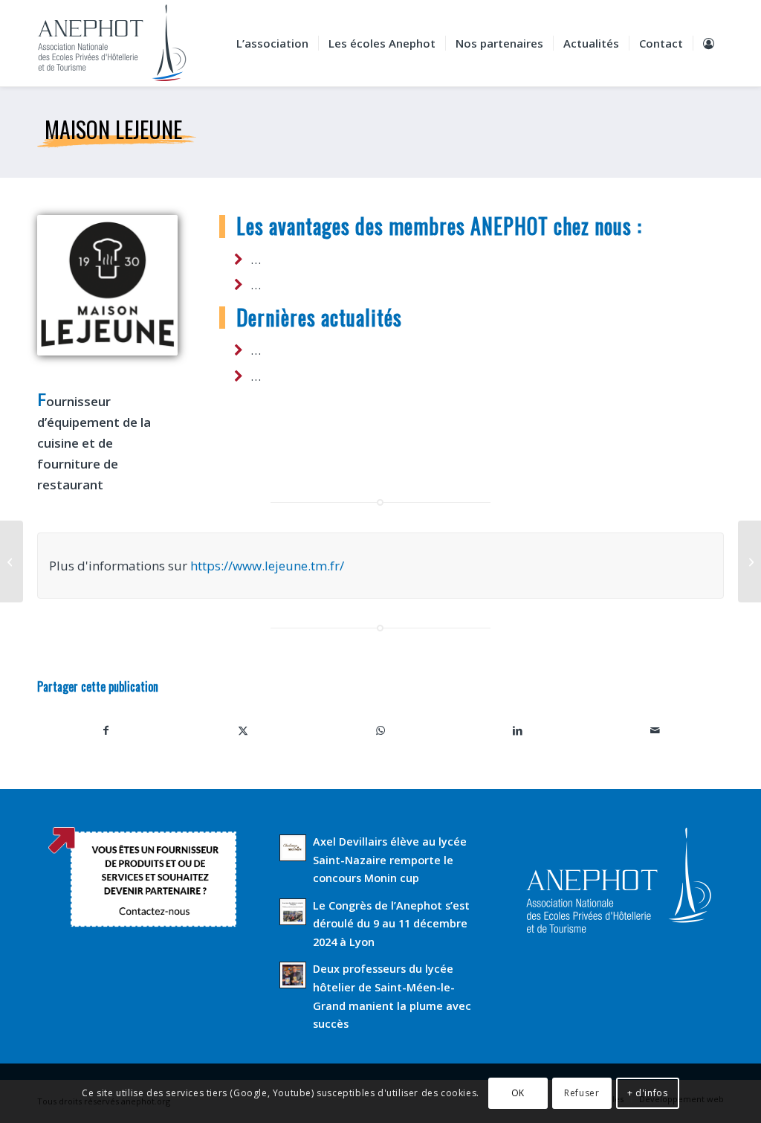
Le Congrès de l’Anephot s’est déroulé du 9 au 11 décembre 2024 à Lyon (391, 923)
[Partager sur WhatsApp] (381, 730)
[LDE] (749, 561)
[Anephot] (122, 43)
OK (518, 1093)
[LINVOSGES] (11, 561)
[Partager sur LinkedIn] (517, 730)
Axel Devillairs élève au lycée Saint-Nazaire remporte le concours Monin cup (390, 859)
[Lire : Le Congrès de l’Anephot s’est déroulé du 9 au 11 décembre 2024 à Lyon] (292, 911)
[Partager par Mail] (655, 730)
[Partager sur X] (243, 730)
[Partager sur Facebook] (106, 730)
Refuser (581, 1093)
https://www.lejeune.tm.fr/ (267, 565)
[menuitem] (272, 43)
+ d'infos (647, 1093)
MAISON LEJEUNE (113, 129)
